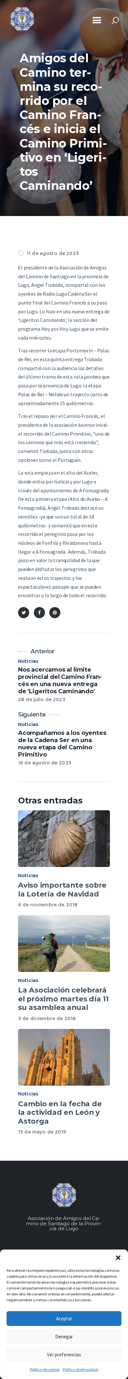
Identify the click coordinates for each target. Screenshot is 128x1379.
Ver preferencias (64, 1354)
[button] (118, 1257)
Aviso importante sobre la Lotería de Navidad (62, 889)
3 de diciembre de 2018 (47, 1018)
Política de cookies (44, 1369)
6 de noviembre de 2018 (47, 905)
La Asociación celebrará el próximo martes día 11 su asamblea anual (63, 999)
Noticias (28, 661)
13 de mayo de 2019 (42, 1132)
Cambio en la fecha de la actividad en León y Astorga (59, 1112)
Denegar (64, 1336)
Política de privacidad (80, 1369)
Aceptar (64, 1318)
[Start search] (115, 20)
